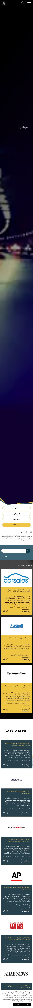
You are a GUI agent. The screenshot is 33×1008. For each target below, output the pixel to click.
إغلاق (26, 1004)
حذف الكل (3, 556)
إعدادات (17, 1004)
